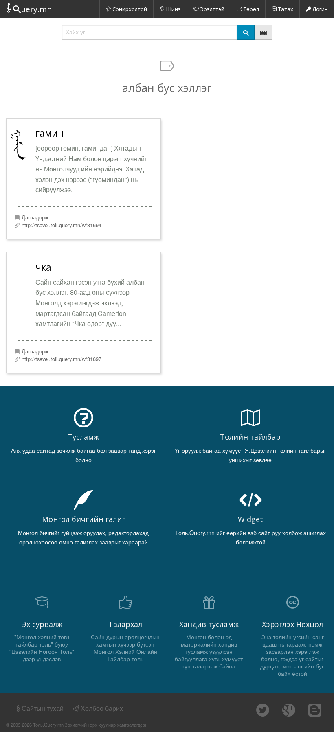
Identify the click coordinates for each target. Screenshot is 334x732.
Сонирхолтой (129, 9)
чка (43, 267)
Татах (285, 9)
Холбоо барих (101, 708)
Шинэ (173, 9)
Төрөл (250, 9)
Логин (319, 9)
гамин (49, 133)
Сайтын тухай (43, 708)
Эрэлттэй (211, 9)
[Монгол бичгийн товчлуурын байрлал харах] (263, 32)
